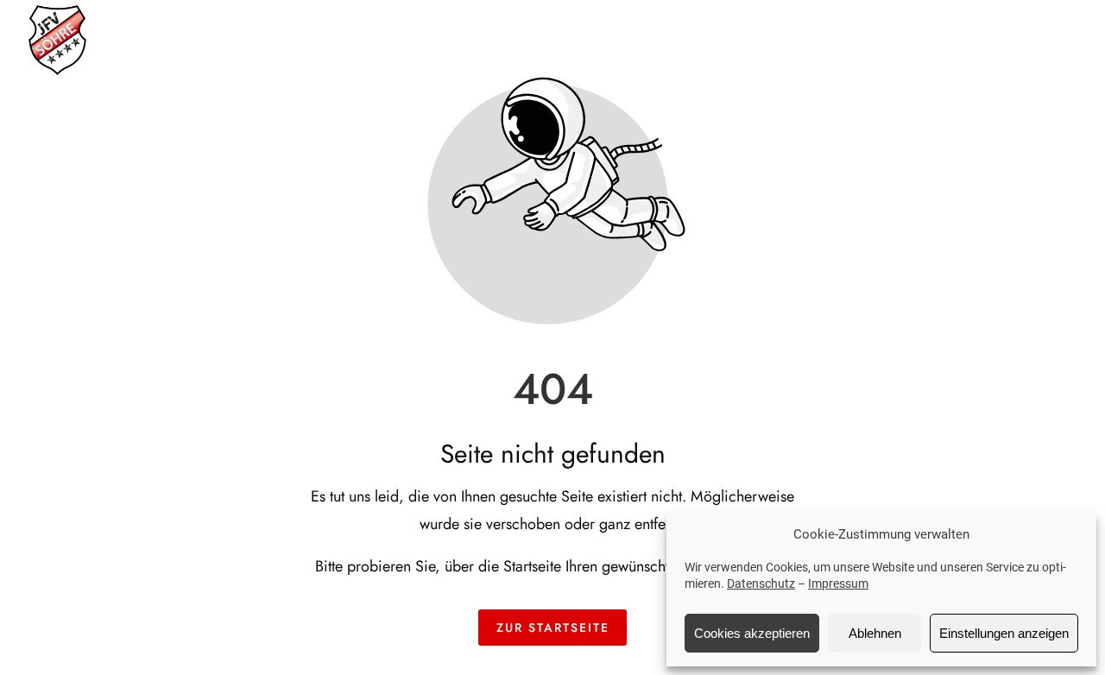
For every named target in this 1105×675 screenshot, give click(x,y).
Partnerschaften (940, 39)
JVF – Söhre (517, 39)
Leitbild (1060, 39)
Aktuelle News (649, 39)
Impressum (838, 583)
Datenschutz (761, 583)
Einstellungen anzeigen (1004, 633)
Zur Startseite (552, 627)
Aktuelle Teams (792, 39)
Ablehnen (875, 633)
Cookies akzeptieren (752, 633)
